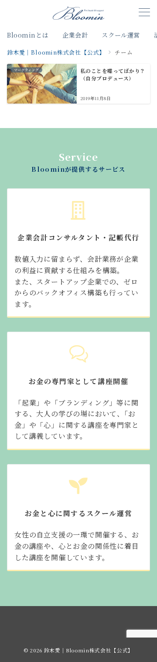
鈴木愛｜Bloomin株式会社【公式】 (88, 650)
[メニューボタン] (144, 12)
